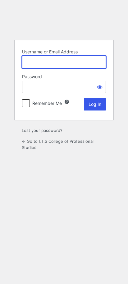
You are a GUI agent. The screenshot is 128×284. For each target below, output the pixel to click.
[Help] (67, 102)
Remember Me (47, 103)
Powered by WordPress (64, 20)
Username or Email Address (50, 51)
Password (32, 76)
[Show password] (100, 87)
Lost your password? (42, 130)
